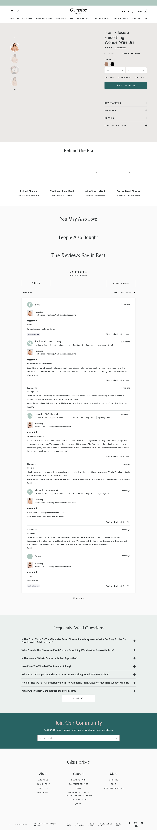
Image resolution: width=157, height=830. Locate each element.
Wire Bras (83, 18)
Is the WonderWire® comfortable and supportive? (49, 658)
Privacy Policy (69, 824)
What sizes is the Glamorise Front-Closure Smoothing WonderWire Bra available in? (67, 650)
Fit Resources (124, 77)
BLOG (113, 784)
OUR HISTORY (43, 784)
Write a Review (125, 284)
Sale (135, 18)
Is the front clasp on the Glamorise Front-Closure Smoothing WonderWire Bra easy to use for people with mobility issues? (73, 640)
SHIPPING (113, 780)
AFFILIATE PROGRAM (114, 788)
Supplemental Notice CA (106, 824)
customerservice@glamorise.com (78, 795)
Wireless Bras (64, 18)
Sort (116, 292)
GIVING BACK (43, 792)
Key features (113, 102)
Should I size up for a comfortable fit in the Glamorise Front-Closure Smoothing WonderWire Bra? (75, 682)
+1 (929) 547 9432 (78, 799)
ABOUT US (43, 780)
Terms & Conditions (80, 824)
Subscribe (115, 738)
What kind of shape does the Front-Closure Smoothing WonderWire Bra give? (65, 674)
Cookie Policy (92, 824)
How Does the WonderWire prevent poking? (46, 666)
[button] (115, 47)
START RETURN (78, 780)
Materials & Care (116, 125)
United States (19, 824)
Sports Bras (101, 18)
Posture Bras (43, 18)
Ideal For (111, 110)
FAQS (78, 788)
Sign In (125, 11)
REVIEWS (43, 788)
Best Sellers (120, 18)
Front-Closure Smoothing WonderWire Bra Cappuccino (55, 315)
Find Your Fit (141, 77)
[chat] (133, 11)
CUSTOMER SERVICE (78, 784)
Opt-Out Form (118, 824)
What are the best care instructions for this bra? (48, 690)
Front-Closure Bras (21, 18)
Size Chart (109, 77)
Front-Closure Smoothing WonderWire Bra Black (53, 426)
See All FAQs (78, 698)
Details (109, 118)
